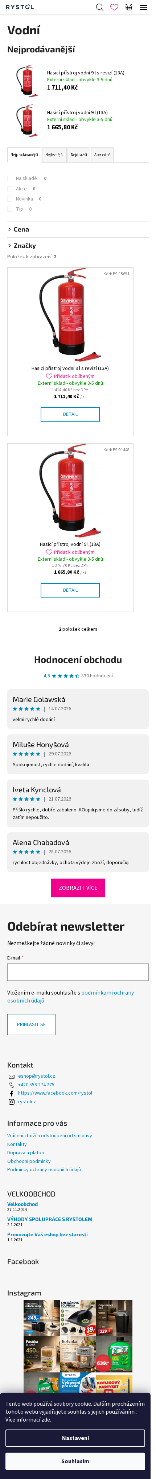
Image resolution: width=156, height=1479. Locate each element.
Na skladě (31, 178)
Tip (24, 209)
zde (45, 1420)
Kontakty (17, 1144)
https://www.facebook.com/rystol (55, 1093)
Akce (25, 189)
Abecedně (102, 155)
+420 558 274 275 (36, 1084)
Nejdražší (79, 155)
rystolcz (27, 1101)
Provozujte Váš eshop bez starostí (47, 1234)
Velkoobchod (22, 1204)
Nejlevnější (54, 155)
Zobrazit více (78, 888)
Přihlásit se (31, 1024)
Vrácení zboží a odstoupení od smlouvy (49, 1135)
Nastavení (75, 1438)
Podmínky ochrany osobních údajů (44, 1169)
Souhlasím (75, 1461)
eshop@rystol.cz (36, 1076)
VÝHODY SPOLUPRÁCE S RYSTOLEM (50, 1219)
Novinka (28, 199)
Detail (70, 414)
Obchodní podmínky (29, 1161)
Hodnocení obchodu (78, 659)
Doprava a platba (25, 1152)
